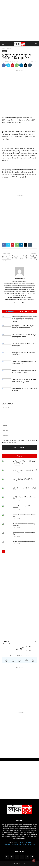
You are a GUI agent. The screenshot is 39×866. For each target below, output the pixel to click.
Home (3, 48)
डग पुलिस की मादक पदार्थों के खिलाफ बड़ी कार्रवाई (24, 542)
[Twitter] (8, 65)
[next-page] (6, 397)
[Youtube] (23, 302)
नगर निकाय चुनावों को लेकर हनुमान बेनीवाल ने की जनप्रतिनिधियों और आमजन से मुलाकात (24, 319)
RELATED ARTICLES (12, 311)
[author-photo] (19, 276)
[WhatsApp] (17, 65)
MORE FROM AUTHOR (26, 311)
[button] (3, 43)
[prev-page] (3, 397)
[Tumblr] (30, 65)
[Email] (25, 65)
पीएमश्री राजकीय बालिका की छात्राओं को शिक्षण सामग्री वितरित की (28, 258)
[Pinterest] (12, 65)
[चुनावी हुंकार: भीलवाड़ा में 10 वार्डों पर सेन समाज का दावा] (6, 355)
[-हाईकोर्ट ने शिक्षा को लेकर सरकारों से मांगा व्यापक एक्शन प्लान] (6, 364)
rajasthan (9, 48)
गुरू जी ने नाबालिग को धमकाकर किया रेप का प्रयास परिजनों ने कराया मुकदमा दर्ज (10, 258)
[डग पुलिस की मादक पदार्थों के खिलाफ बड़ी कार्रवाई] (6, 544)
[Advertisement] (19, 21)
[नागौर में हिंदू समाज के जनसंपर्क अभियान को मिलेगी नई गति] (6, 346)
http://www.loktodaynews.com (19, 281)
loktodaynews (7, 61)
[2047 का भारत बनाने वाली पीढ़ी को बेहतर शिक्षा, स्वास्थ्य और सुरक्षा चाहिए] (6, 381)
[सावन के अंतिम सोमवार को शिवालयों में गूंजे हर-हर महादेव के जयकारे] (6, 337)
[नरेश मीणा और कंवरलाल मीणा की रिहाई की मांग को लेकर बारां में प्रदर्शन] (6, 372)
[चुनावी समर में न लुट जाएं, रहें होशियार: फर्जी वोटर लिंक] (6, 390)
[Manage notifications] (33, 860)
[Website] (27, 857)
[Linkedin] (21, 65)
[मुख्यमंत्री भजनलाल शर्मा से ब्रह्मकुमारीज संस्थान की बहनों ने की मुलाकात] (6, 328)
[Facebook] (4, 65)
